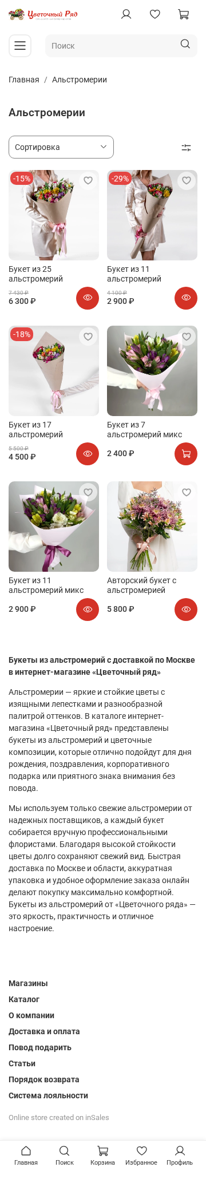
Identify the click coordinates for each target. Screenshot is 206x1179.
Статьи (22, 1063)
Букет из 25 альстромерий (36, 274)
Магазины (28, 983)
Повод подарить (40, 1047)
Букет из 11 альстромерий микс (46, 585)
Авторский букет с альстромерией (141, 585)
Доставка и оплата (44, 1031)
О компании (31, 1015)
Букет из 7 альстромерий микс (144, 430)
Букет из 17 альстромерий (36, 430)
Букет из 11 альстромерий (134, 274)
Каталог (24, 999)
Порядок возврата (44, 1079)
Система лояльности (48, 1095)
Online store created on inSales (59, 1117)
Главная (24, 79)
